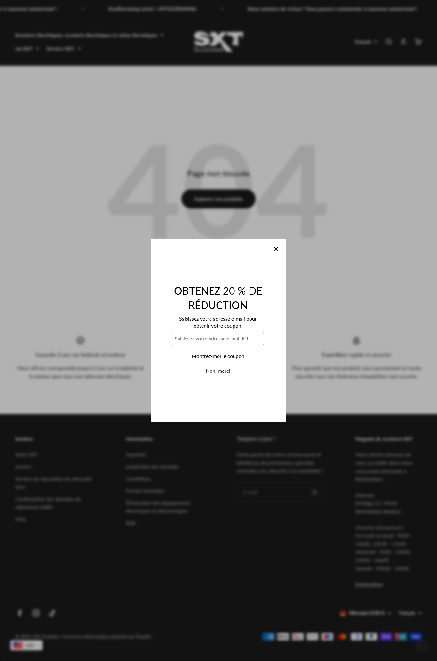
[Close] (276, 248)
